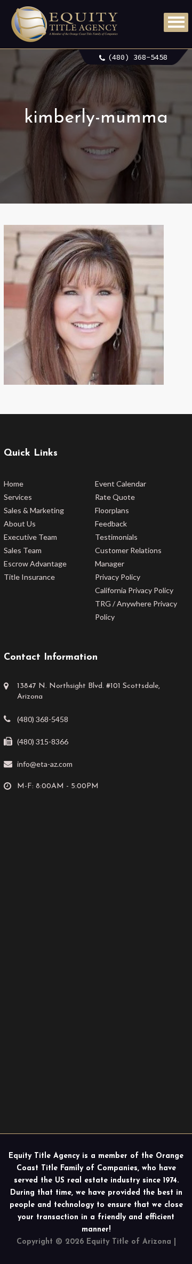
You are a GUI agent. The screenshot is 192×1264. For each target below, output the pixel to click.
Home (13, 483)
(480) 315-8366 (42, 741)
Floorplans (112, 510)
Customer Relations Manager (128, 557)
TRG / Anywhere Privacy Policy (136, 610)
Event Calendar (120, 483)
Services (18, 496)
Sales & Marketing (34, 510)
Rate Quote (115, 496)
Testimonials (116, 536)
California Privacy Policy (134, 590)
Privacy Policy (117, 576)
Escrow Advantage (35, 563)
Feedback (111, 523)
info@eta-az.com (45, 763)
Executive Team (30, 536)
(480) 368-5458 (137, 57)
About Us (20, 523)
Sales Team (23, 550)
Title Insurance (29, 576)
